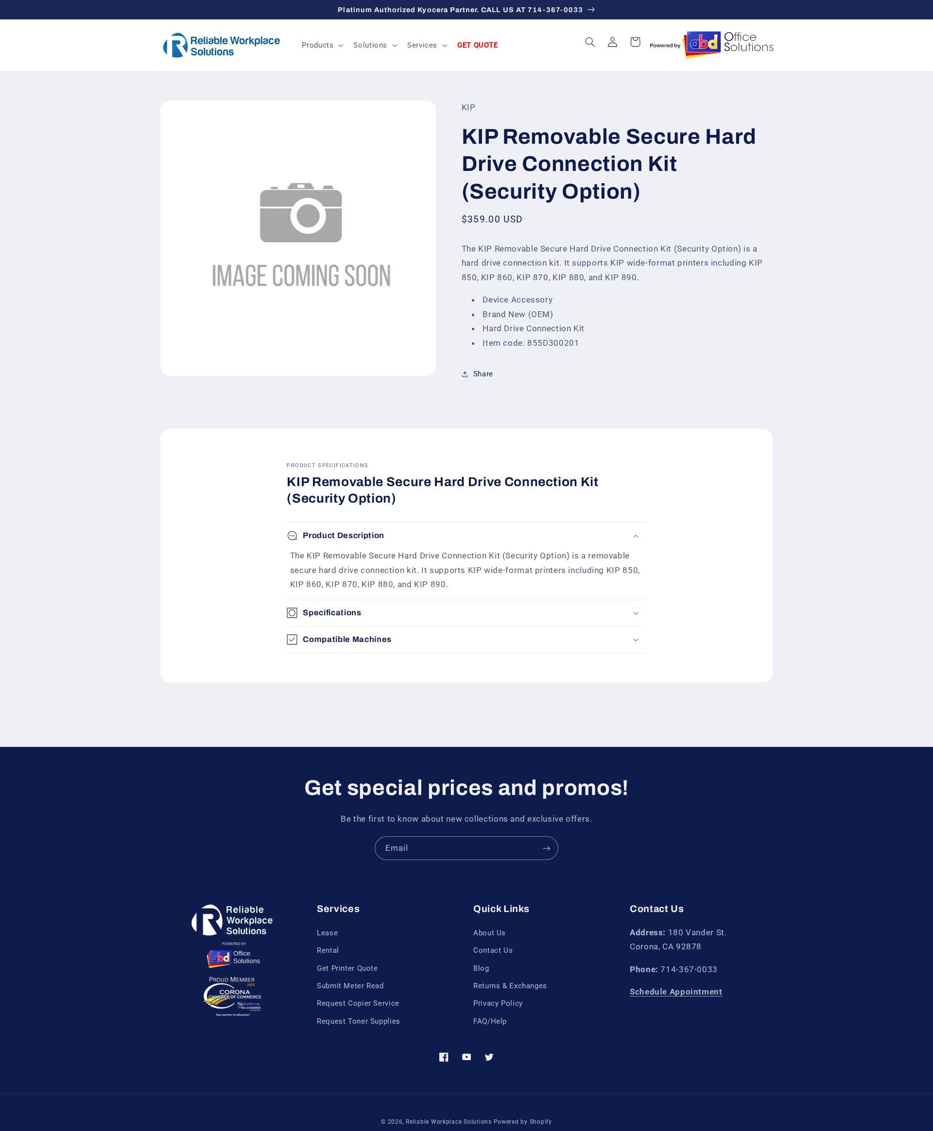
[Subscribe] (547, 848)
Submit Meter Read (350, 985)
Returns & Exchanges (510, 985)
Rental (328, 950)
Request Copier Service (358, 1003)
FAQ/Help (490, 1021)
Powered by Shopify (523, 1121)
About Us (489, 932)
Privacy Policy (498, 1003)
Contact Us (493, 950)
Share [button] (483, 373)
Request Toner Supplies (358, 1021)
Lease (327, 932)
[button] (321, 45)
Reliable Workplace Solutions (449, 1121)
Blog (481, 968)
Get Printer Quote (347, 968)
